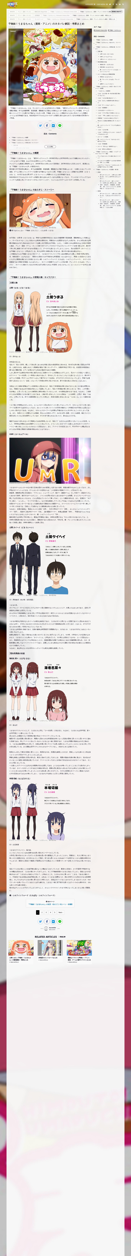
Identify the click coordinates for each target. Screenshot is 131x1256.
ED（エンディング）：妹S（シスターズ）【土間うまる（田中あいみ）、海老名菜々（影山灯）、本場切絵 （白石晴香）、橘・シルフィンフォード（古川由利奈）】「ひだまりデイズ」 (110, 184)
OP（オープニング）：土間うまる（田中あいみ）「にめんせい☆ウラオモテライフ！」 (110, 195)
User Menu (101, 4)
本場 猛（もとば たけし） (106, 77)
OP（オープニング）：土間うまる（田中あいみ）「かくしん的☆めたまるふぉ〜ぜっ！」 (110, 176)
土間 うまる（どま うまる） (23, 148)
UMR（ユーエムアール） (106, 57)
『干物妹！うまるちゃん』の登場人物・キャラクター (25, 142)
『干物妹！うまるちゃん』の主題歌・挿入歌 (106, 169)
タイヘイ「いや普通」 (103, 137)
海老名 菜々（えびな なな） (107, 64)
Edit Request (117, 11)
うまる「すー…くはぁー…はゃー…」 (107, 105)
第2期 (99, 191)
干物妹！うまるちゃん (115, 30)
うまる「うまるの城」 (103, 129)
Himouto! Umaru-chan (101, 30)
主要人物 (15, 145)
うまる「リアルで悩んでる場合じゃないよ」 (109, 113)
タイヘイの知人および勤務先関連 (106, 74)
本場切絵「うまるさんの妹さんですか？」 (108, 118)
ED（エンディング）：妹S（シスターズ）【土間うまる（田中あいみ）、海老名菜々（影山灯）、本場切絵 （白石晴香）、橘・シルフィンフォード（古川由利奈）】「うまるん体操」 (110, 203)
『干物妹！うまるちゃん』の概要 (19, 137)
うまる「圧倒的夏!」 (103, 144)
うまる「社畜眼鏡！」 (103, 107)
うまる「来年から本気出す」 (105, 149)
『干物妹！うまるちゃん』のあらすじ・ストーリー (24, 140)
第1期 (99, 172)
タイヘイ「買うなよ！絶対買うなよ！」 (108, 146)
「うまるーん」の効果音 (104, 91)
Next (60, 912)
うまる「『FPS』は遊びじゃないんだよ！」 (109, 115)
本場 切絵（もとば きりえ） (107, 67)
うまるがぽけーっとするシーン (106, 110)
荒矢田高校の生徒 (102, 62)
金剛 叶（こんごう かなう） (107, 84)
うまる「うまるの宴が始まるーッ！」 (107, 98)
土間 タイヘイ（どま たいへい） (108, 59)
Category (89, 4)
